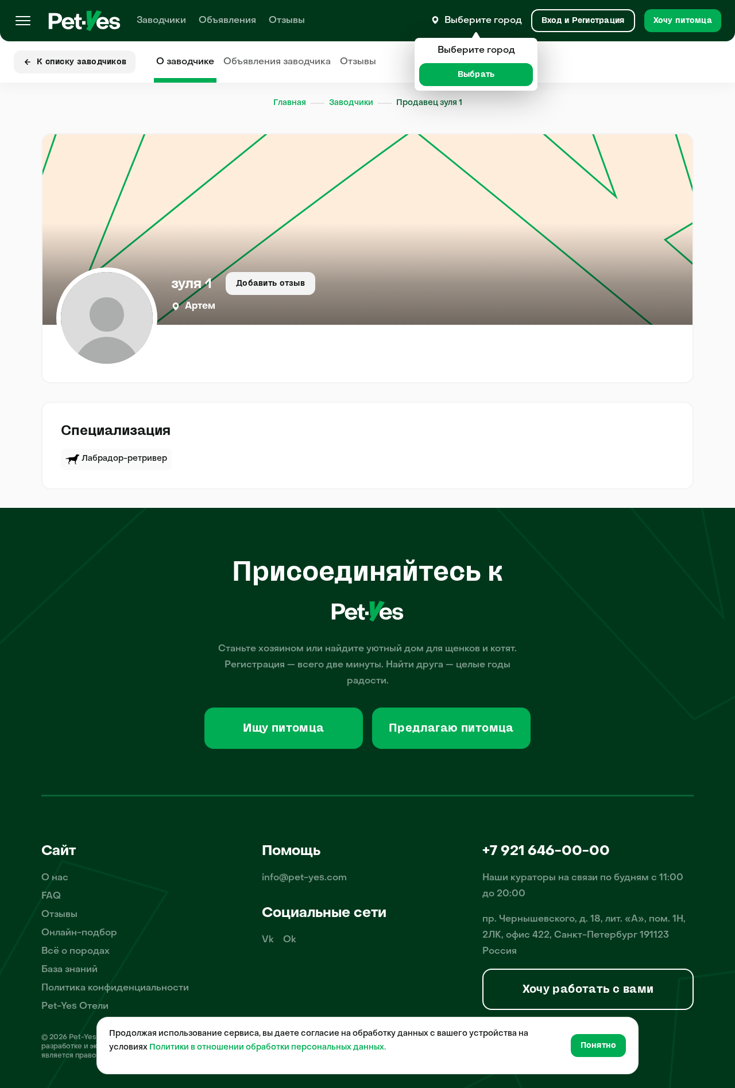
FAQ (51, 896)
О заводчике (185, 62)
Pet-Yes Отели (75, 1006)
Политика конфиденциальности (115, 988)
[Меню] (23, 20)
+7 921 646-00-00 (546, 851)
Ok (289, 940)
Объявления (227, 20)
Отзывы (287, 20)
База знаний (69, 969)
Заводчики (161, 20)
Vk (268, 940)
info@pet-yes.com (304, 878)
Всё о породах (75, 951)
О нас (54, 878)
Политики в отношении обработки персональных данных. (267, 1047)
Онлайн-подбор (79, 933)
